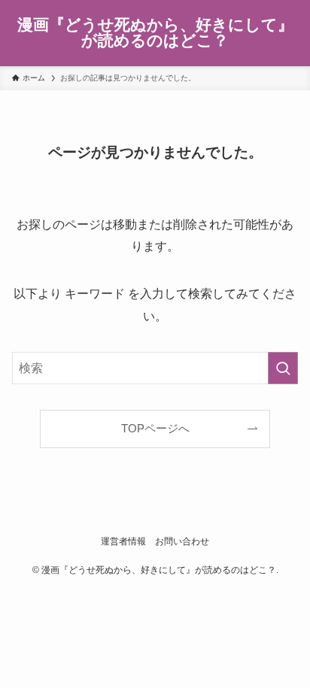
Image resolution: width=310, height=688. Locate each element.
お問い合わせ (182, 541)
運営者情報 (123, 541)
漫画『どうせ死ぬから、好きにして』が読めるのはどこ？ (155, 32)
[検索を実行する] (283, 368)
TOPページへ (155, 429)
